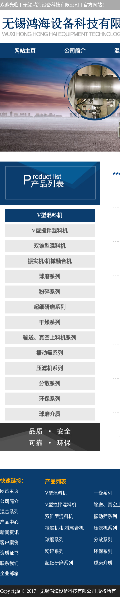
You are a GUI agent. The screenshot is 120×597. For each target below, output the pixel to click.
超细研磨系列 (50, 307)
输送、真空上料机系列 (49, 337)
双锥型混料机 (50, 246)
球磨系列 (49, 276)
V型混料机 (49, 215)
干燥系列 (49, 322)
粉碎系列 (49, 292)
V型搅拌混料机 (50, 230)
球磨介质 (49, 414)
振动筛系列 (49, 353)
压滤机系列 (49, 368)
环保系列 (49, 399)
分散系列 (49, 383)
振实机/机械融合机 (50, 261)
